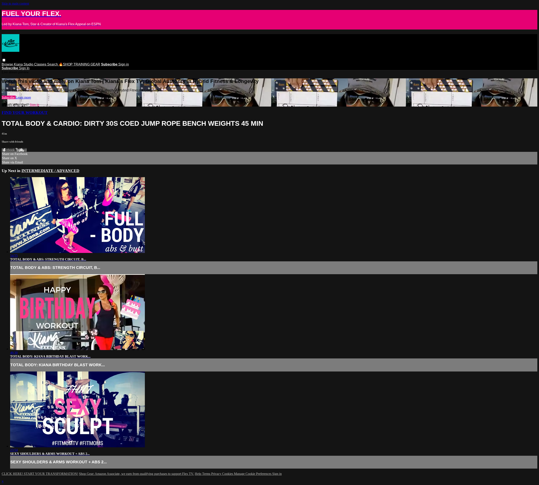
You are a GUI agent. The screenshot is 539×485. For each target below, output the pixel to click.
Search (53, 64)
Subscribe (9, 97)
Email (23, 150)
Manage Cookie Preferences (253, 474)
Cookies (228, 474)
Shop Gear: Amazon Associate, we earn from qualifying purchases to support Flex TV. (136, 474)
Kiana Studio (24, 64)
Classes (40, 64)
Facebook (9, 150)
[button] (4, 60)
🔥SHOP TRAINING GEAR (79, 64)
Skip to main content (15, 3)
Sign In (24, 68)
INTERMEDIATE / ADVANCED (50, 170)
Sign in (123, 64)
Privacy (216, 474)
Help (198, 474)
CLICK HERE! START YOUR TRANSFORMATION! (40, 474)
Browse (8, 64)
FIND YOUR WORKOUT (25, 112)
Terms (206, 474)
